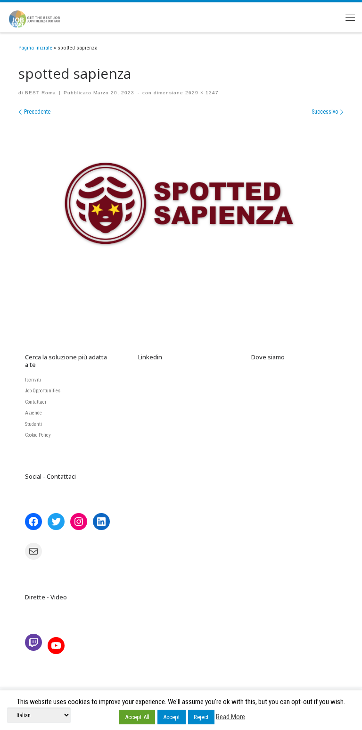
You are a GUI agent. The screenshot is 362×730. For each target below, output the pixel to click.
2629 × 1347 (201, 92)
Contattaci (35, 402)
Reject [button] (201, 717)
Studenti (33, 424)
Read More (230, 717)
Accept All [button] (137, 717)
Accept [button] (171, 717)
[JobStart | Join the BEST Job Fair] (38, 15)
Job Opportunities (42, 391)
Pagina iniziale (35, 47)
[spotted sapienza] (181, 205)
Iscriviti (33, 380)
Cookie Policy (38, 435)
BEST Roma (40, 92)
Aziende (33, 413)
